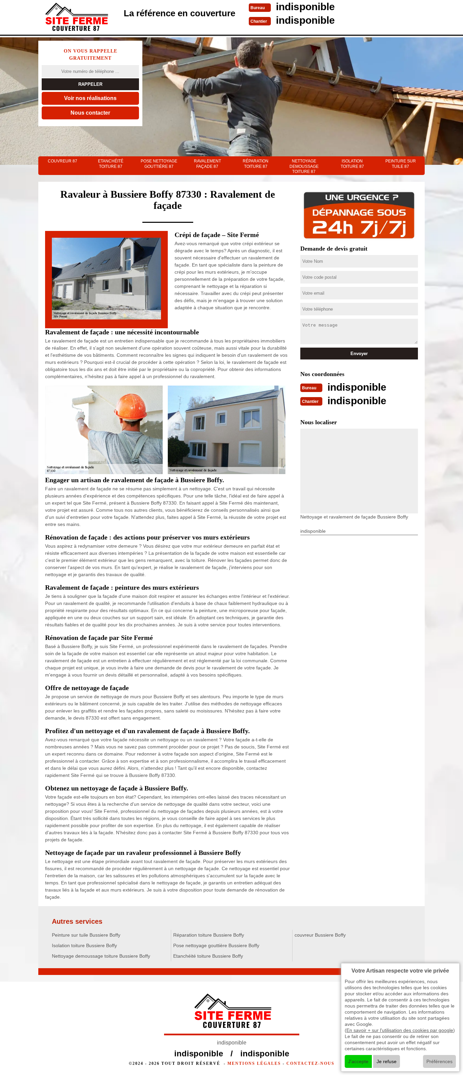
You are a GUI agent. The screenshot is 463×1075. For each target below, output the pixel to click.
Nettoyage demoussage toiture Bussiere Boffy (101, 956)
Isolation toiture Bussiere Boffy (84, 945)
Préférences (439, 1061)
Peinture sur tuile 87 (400, 164)
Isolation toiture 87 (352, 164)
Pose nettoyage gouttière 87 (159, 164)
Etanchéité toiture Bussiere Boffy (208, 956)
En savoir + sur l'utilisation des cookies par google (399, 1030)
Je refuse (387, 1061)
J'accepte (358, 1061)
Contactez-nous (310, 1063)
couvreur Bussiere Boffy (320, 935)
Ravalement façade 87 (207, 164)
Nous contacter (90, 113)
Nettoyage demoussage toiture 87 (304, 166)
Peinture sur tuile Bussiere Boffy (86, 935)
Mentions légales (254, 1063)
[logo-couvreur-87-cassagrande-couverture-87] (75, 18)
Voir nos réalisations (90, 98)
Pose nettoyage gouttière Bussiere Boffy (216, 945)
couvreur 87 (62, 161)
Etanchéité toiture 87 (110, 164)
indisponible (305, 6)
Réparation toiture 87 (255, 164)
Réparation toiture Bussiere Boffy (208, 935)
